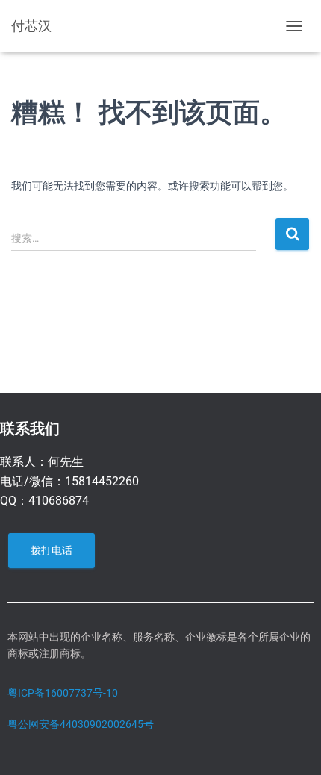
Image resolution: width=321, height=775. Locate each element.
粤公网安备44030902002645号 (80, 724)
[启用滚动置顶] (291, 745)
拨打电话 (51, 550)
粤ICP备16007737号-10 (62, 693)
